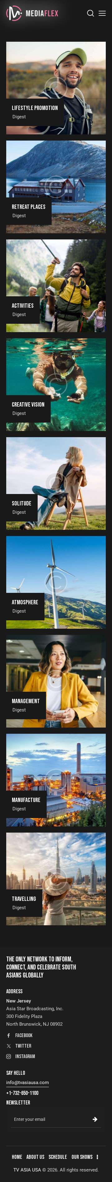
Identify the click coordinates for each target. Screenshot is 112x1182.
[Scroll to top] (102, 1172)
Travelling (24, 899)
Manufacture (26, 800)
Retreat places (28, 207)
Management (26, 701)
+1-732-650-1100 (22, 1093)
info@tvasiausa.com (27, 1082)
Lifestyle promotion (35, 108)
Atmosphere (25, 602)
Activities (23, 306)
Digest (19, 117)
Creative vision (28, 404)
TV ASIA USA (27, 1170)
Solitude (21, 503)
